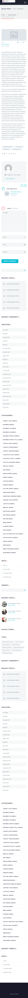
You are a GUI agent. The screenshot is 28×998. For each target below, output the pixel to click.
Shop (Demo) (7, 530)
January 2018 (6, 337)
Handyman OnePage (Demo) (12, 496)
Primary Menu (25, 2)
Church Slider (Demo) (10, 447)
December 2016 (7, 348)
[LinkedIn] (13, 153)
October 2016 (6, 352)
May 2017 (5, 344)
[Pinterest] (9, 153)
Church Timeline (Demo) (11, 451)
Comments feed (7, 573)
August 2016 (6, 355)
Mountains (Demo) (9, 511)
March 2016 (6, 367)
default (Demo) (8, 466)
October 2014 (6, 392)
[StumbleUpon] (15, 153)
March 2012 (6, 407)
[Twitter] (4, 153)
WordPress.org (7, 577)
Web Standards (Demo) (11, 549)
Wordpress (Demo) (9, 552)
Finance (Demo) (19, 146)
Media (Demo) (6, 149)
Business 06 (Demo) (9, 432)
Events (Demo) (8, 477)
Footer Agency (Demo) (10, 488)
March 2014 (6, 400)
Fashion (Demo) (8, 481)
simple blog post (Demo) (12, 284)
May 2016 (5, 359)
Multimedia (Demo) (9, 515)
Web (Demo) (7, 545)
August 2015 (6, 389)
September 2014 (7, 396)
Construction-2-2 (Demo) (11, 458)
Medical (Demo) (8, 507)
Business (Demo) (8, 424)
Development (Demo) (8, 146)
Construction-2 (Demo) (11, 454)
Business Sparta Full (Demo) (13, 439)
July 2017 (5, 341)
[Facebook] (2, 153)
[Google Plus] (6, 153)
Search (24, 270)
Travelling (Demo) (16, 650)
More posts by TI (10, 178)
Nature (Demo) (5, 44)
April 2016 (5, 363)
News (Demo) (7, 522)
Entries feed (6, 569)
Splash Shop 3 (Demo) (10, 537)
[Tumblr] (11, 153)
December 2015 (7, 374)
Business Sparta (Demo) (11, 436)
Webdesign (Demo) (16, 149)
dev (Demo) (6, 469)
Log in (5, 565)
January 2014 (6, 403)
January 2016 (6, 370)
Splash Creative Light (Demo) (13, 534)
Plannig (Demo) (8, 526)
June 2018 (5, 330)
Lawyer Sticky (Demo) (10, 500)
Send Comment (9, 261)
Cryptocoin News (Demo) (11, 462)
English (6, 1)
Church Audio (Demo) (10, 443)
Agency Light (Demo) (10, 421)
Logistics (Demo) (9, 503)
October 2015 (6, 381)
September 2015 (7, 385)
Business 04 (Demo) (9, 428)
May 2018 (5, 333)
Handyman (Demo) (9, 492)
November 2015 (7, 378)
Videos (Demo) (8, 541)
